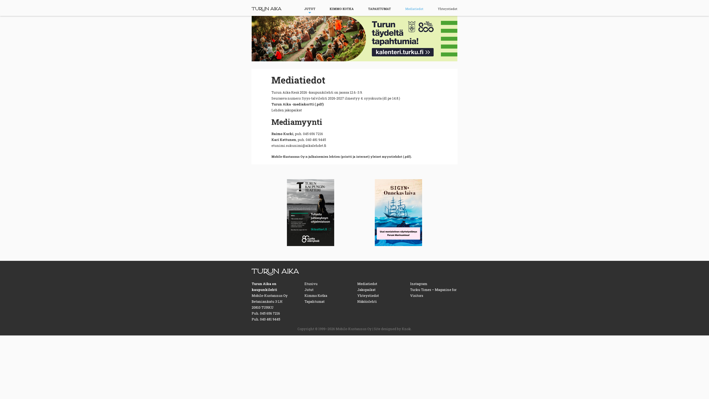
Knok (406, 329)
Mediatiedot (414, 9)
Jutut (309, 9)
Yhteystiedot (447, 9)
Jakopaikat (366, 289)
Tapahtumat (379, 9)
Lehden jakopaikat (286, 110)
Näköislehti (367, 301)
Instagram (418, 284)
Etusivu (311, 284)
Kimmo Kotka (342, 9)
